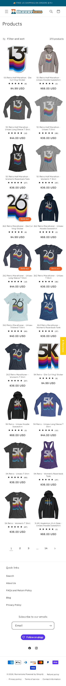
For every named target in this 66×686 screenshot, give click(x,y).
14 (46, 548)
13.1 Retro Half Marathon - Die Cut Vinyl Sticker (17, 78)
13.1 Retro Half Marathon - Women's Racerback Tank (17, 177)
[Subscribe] (50, 626)
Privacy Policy (13, 605)
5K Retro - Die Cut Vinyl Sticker (48, 374)
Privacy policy (15, 679)
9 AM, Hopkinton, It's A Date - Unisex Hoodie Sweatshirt (48, 524)
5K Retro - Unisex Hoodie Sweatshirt (17, 425)
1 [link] (11, 548)
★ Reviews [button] (63, 346)
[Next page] (54, 548)
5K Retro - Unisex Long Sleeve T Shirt (48, 425)
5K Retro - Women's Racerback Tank (48, 475)
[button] (6, 11)
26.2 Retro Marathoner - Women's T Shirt (17, 375)
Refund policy (53, 674)
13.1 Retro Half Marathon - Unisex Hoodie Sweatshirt (48, 78)
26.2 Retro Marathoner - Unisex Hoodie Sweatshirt (48, 227)
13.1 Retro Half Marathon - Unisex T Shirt (48, 128)
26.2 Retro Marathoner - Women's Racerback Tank (48, 326)
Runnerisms (19, 674)
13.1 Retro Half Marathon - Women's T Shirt (48, 177)
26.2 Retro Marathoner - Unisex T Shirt (48, 276)
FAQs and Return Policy (19, 590)
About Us (11, 583)
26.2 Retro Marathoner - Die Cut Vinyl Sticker (18, 227)
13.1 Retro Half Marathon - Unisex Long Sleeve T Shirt (17, 128)
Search (10, 576)
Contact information (51, 679)
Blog (8, 597)
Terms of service (32, 679)
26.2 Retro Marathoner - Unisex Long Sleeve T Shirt (17, 276)
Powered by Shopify (35, 674)
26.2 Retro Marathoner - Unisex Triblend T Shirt (17, 326)
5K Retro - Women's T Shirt (17, 523)
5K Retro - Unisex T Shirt (17, 474)
